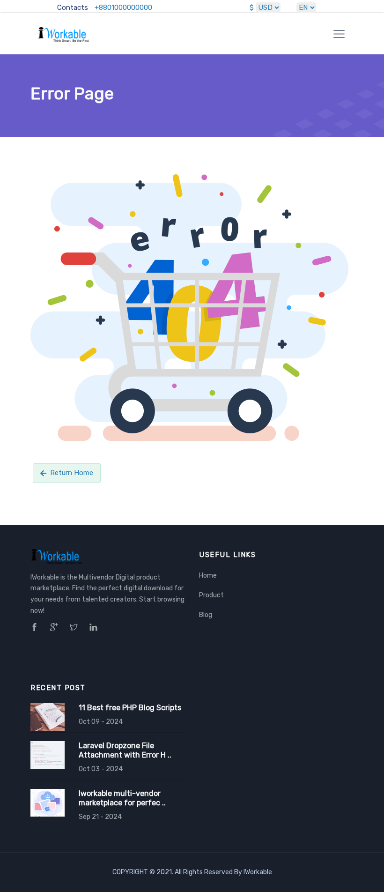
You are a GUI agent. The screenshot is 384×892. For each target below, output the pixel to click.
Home (208, 576)
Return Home (71, 472)
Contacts (72, 7)
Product (211, 595)
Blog (205, 615)
